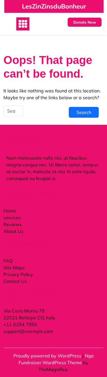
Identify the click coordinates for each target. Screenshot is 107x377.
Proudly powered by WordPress (47, 356)
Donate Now (84, 22)
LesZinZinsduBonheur (54, 6)
